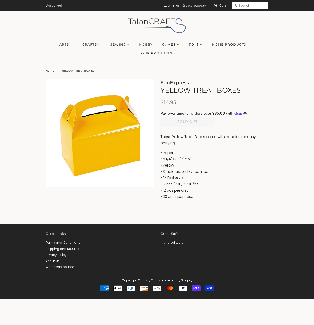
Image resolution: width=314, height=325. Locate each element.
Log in (169, 5)
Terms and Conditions (63, 242)
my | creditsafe (171, 242)
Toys (194, 44)
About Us (53, 261)
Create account (194, 5)
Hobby (146, 44)
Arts (64, 44)
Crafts (90, 44)
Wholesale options (60, 267)
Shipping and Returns (62, 249)
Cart (222, 5)
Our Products (157, 53)
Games (169, 44)
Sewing (118, 44)
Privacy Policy (56, 255)
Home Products (230, 44)
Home (50, 70)
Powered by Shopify (177, 280)
